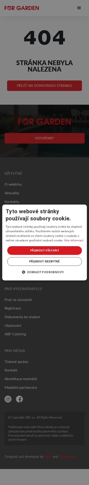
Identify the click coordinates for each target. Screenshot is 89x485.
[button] (44, 272)
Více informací (73, 240)
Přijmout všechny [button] (44, 250)
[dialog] (44, 242)
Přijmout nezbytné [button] (44, 261)
